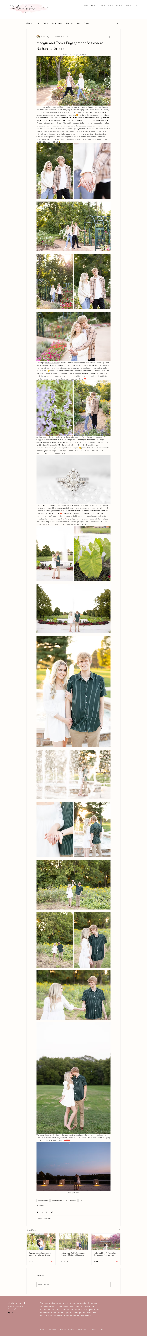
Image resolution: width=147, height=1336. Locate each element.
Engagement (69, 23)
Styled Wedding (57, 23)
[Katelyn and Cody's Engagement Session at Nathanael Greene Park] (73, 1241)
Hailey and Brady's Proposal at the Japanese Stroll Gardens (105, 1254)
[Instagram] (9, 1313)
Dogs (37, 23)
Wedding (45, 23)
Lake (78, 23)
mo (81, 1200)
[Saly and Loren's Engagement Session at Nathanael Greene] (41, 1241)
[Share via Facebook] (37, 1212)
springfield (73, 1200)
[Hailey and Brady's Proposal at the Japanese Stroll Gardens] (106, 1241)
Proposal (86, 23)
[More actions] (109, 37)
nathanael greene (43, 1200)
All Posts (29, 23)
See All (118, 1230)
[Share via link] (52, 1212)
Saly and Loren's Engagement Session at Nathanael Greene (39, 1254)
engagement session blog (59, 1200)
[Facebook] (12, 1313)
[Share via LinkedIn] (47, 1212)
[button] (118, 23)
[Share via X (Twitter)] (42, 1212)
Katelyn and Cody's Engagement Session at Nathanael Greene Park (73, 1254)
